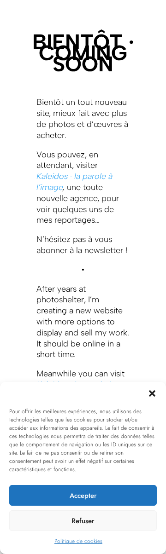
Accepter (83, 496)
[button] (152, 393)
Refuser (83, 521)
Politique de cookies (78, 541)
